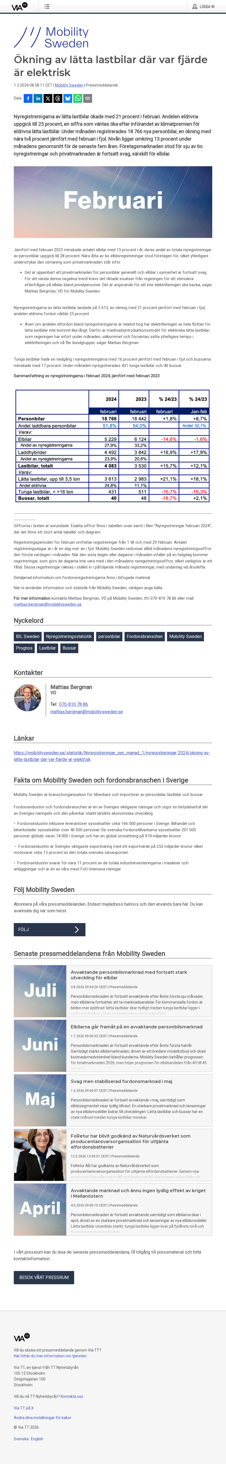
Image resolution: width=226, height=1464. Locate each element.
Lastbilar (47, 648)
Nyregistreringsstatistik (69, 636)
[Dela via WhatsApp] (77, 99)
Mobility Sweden (69, 85)
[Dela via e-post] (87, 99)
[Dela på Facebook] (28, 99)
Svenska (21, 1439)
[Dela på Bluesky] (67, 99)
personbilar (109, 636)
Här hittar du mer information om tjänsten (50, 1356)
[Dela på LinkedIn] (38, 99)
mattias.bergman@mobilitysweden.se (48, 604)
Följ (23, 929)
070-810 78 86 (73, 704)
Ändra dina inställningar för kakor (42, 1417)
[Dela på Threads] (57, 99)
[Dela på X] (48, 99)
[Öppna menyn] (48, 6)
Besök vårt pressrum (44, 1277)
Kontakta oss (72, 1396)
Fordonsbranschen (145, 636)
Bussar (69, 648)
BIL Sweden (27, 636)
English (37, 1439)
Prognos (24, 648)
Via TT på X (24, 1408)
